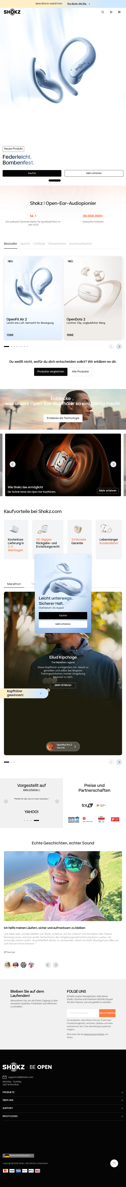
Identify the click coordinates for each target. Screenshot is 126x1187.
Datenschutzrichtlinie (94, 1034)
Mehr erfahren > (31, 790)
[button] (55, 180)
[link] (63, 1067)
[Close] (88, 556)
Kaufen (32, 173)
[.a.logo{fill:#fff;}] (12, 12)
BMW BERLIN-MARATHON (49, 4)
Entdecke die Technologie (63, 418)
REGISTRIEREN (107, 1013)
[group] (33, 298)
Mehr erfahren (94, 173)
